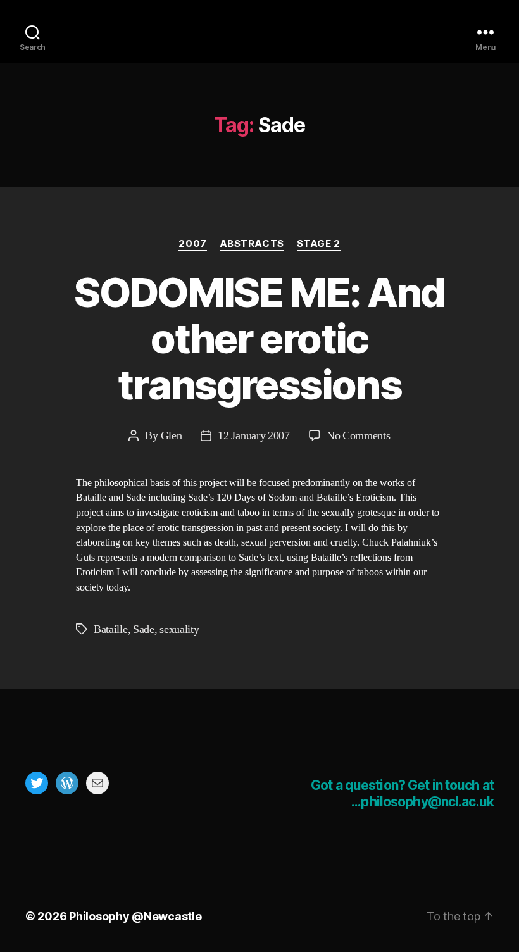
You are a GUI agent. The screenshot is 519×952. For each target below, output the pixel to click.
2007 (192, 243)
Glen (171, 436)
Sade (143, 629)
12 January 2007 (253, 436)
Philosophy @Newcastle (259, 31)
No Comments (359, 436)
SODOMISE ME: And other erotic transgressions (259, 338)
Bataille (111, 629)
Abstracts (252, 243)
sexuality (179, 629)
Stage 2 (319, 243)
